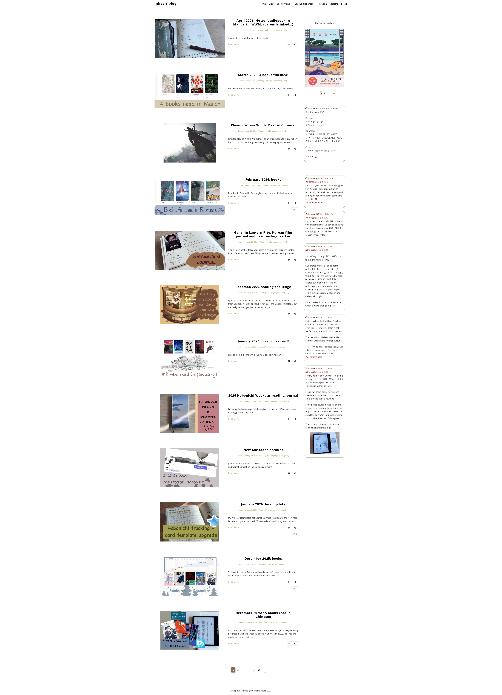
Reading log (336, 3)
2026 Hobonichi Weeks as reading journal (263, 395)
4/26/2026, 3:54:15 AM (324, 246)
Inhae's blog (165, 3)
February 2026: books (263, 179)
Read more (233, 44)
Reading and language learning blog (272, 30)
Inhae (241, 30)
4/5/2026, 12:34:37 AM (324, 108)
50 (259, 670)
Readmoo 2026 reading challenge (263, 287)
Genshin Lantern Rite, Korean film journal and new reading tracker (263, 234)
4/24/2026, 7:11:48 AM (324, 368)
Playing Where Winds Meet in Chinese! (263, 125)
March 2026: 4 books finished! (263, 75)
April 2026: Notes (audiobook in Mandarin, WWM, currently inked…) (263, 22)
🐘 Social (322, 3)
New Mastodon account (263, 450)
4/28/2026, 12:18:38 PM (324, 178)
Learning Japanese (304, 3)
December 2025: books (263, 558)
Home (263, 3)
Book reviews (283, 3)
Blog (271, 3)
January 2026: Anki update (263, 504)
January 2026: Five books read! (263, 341)
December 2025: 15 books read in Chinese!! (263, 615)
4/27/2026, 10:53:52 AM (324, 214)
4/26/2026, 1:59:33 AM (324, 317)
